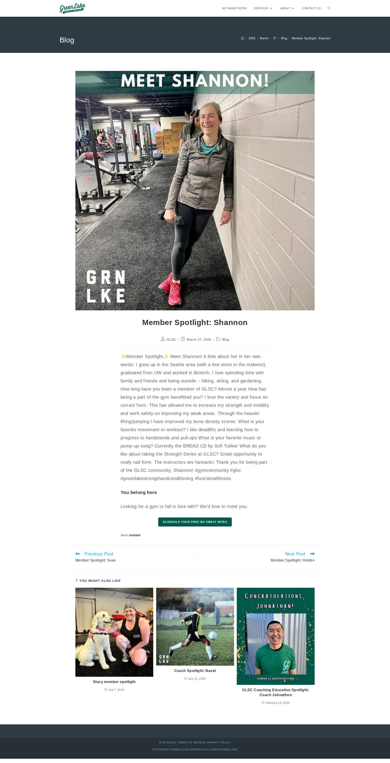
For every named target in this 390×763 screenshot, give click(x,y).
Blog (225, 339)
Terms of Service (191, 742)
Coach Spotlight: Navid (195, 671)
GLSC (171, 339)
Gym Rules (167, 742)
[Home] (242, 38)
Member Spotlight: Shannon (311, 38)
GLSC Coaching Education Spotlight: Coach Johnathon (275, 692)
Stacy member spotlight (114, 682)
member (135, 535)
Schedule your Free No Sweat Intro (195, 522)
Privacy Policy (219, 742)
